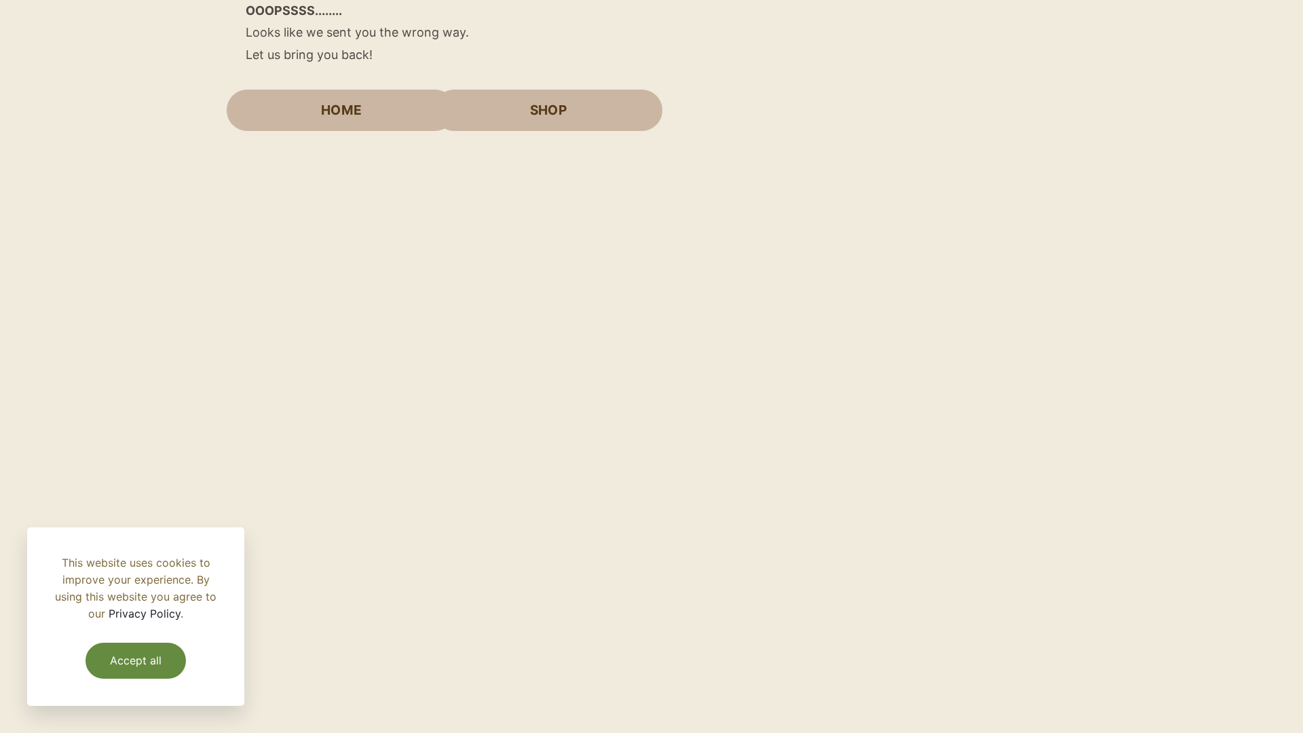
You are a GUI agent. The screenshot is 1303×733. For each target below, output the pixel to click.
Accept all (136, 660)
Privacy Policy (145, 613)
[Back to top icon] (1238, 705)
